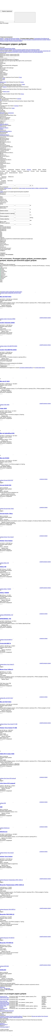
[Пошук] (25, 17)
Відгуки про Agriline (36, 1016)
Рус (3, 1013)
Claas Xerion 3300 (4, 1004)
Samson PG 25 (3, 996)
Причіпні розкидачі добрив (15, 40)
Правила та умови (4, 1016)
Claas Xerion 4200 (4, 997)
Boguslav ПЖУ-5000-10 (7, 914)
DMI (1, 807)
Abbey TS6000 (4, 592)
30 (4, 988)
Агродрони (29, 39)
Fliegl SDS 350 (3, 1001)
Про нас (2, 1010)
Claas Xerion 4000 (4, 1002)
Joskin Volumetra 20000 (7, 322)
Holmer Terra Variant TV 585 (8, 727)
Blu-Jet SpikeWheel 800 (7, 433)
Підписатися (4, 366)
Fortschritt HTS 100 (4, 1003)
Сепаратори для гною (20, 39)
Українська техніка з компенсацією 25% (13, 1017)
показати (3, 253)
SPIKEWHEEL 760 (5, 618)
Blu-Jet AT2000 (4, 458)
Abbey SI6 (3, 566)
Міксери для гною (10, 39)
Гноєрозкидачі (37, 38)
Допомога (6, 1010)
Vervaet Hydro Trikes (6, 513)
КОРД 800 (3, 970)
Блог (43, 1016)
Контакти (11, 1010)
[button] (25, 30)
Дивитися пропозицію (6, 985)
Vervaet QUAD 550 (5, 485)
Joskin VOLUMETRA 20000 (8, 349)
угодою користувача (40, 367)
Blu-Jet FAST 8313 (5, 296)
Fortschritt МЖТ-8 (5, 643)
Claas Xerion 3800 (4, 999)
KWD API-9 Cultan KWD (7, 753)
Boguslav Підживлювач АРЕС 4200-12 (12, 885)
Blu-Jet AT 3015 (4, 381)
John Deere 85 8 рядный (7, 783)
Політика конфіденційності (15, 1016)
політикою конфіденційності (26, 367)
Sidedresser (3, 831)
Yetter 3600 (3, 408)
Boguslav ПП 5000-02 (6, 942)
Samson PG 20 (3, 1008)
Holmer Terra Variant (6, 540)
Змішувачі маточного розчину (39, 39)
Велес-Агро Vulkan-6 (6, 669)
